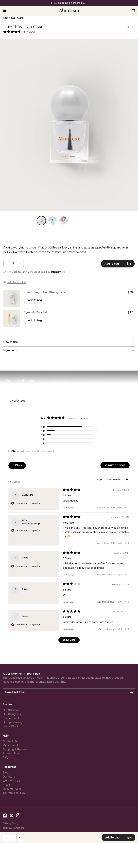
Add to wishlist (16, 282)
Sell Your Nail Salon (15, 793)
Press (6, 785)
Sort (100, 480)
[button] (19, 32)
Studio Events (11, 718)
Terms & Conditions (14, 828)
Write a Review (118, 466)
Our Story (9, 777)
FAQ (5, 757)
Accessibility (11, 753)
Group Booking (12, 722)
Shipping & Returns (15, 749)
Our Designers (12, 714)
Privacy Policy (11, 823)
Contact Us (10, 741)
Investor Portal (12, 789)
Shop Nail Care (13, 18)
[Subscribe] (131, 693)
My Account (10, 745)
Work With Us (11, 781)
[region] (69, 3)
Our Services (11, 710)
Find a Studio (11, 726)
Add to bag (120, 264)
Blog (6, 772)
